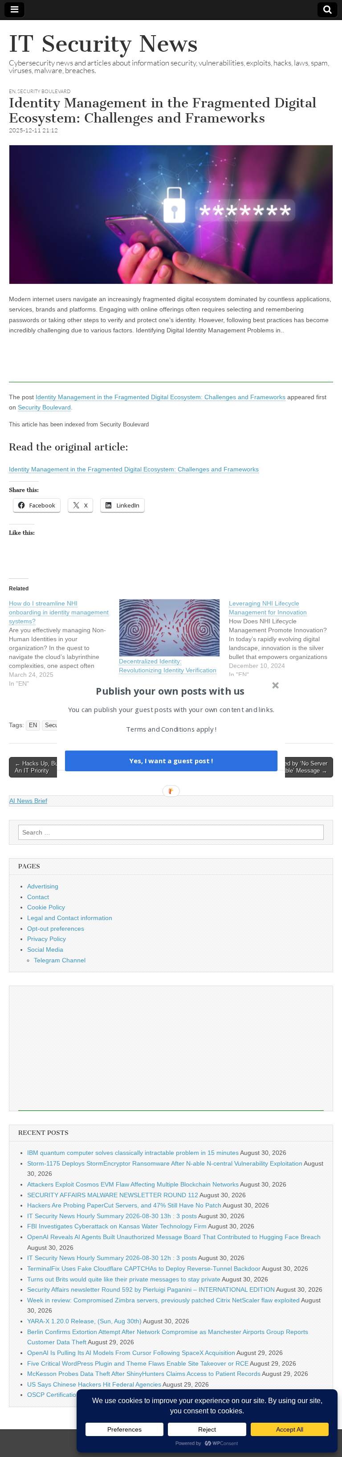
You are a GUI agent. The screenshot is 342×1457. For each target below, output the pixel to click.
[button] (170, 690)
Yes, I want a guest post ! (171, 760)
